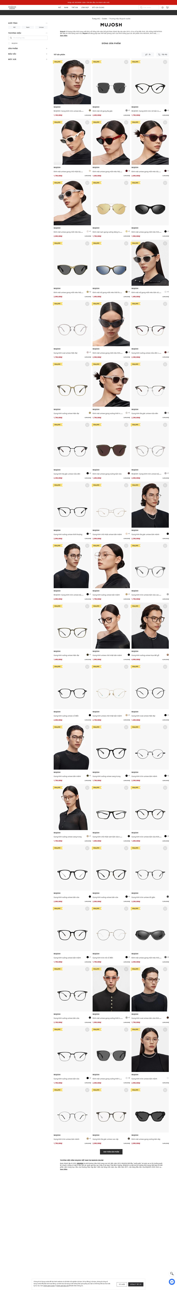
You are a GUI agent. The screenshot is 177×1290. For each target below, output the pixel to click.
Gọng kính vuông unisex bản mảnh (106, 595)
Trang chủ (96, 18)
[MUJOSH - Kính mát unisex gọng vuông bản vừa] (111, 444)
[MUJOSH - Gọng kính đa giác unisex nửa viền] (150, 384)
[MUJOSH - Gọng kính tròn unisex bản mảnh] (150, 746)
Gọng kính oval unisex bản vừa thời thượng (148, 1018)
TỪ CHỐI (122, 1284)
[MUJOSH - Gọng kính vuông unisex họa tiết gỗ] (150, 626)
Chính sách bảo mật (63, 1286)
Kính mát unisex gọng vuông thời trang (108, 413)
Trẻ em (75, 7)
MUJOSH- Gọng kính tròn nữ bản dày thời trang (150, 111)
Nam (66, 7)
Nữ (59, 7)
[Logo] (12, 7)
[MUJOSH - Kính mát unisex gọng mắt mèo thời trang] (150, 202)
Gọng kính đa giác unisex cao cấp (105, 1139)
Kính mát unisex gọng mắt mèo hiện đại (108, 171)
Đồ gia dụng (98, 7)
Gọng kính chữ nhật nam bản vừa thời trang (110, 837)
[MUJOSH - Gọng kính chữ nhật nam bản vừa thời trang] (111, 807)
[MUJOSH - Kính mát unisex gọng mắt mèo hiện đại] (111, 142)
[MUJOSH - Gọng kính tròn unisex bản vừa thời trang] (150, 807)
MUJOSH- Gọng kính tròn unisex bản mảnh (148, 474)
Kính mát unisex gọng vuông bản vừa (107, 474)
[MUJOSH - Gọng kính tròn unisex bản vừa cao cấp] (150, 565)
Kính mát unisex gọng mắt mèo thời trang (148, 232)
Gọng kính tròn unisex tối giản (143, 897)
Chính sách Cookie (49, 1286)
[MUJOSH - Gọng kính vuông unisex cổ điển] (72, 686)
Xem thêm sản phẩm (111, 1152)
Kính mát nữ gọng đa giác (103, 111)
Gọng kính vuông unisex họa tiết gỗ (145, 655)
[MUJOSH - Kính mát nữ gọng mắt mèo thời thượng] (111, 263)
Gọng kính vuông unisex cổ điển (66, 716)
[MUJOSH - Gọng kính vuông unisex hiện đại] (72, 384)
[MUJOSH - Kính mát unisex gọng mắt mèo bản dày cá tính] (150, 142)
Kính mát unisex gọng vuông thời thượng (109, 1079)
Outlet (104, 18)
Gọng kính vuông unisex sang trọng (106, 776)
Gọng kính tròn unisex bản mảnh (144, 776)
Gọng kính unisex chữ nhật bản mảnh (107, 655)
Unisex (41, 27)
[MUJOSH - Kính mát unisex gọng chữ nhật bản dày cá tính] (72, 142)
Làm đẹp (85, 7)
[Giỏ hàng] (167, 7)
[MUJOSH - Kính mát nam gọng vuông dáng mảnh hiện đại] (111, 202)
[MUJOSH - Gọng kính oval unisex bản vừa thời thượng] (150, 988)
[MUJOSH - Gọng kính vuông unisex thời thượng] (72, 505)
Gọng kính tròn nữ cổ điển (103, 958)
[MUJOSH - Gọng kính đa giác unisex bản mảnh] (150, 505)
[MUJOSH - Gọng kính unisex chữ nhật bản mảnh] (111, 626)
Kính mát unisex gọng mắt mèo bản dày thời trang (73, 232)
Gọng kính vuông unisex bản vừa (66, 897)
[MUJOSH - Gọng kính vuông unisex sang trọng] (111, 746)
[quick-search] (172, 1274)
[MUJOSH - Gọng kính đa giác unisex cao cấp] (111, 1109)
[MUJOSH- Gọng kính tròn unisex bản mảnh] (150, 444)
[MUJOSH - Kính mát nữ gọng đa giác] (111, 81)
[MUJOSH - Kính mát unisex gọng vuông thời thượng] (111, 1049)
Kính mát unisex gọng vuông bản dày (146, 1139)
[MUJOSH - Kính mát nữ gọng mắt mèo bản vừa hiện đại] (150, 263)
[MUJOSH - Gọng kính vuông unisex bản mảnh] (111, 565)
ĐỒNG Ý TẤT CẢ (135, 1284)
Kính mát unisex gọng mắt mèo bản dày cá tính (150, 171)
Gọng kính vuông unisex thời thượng (68, 534)
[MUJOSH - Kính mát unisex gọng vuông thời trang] (111, 384)
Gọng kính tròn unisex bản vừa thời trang (148, 837)
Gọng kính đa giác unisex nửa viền (145, 413)
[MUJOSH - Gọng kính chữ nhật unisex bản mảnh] (111, 505)
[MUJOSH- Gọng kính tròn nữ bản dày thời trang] (150, 81)
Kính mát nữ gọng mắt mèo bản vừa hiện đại (149, 292)
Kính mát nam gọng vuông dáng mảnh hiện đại (111, 232)
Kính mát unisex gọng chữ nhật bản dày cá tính (72, 171)
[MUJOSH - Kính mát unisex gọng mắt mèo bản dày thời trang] (72, 202)
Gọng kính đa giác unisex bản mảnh (145, 534)
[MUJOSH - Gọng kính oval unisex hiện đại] (72, 323)
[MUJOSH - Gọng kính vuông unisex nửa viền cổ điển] (150, 323)
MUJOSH (14, 43)
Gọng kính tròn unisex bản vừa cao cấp (147, 595)
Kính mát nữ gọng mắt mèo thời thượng (108, 292)
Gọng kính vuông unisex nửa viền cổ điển (147, 353)
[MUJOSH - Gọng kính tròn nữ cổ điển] (111, 928)
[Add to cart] (87, 62)
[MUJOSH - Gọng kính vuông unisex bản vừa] (72, 867)
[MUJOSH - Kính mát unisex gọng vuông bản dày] (150, 1109)
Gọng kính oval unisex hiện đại (65, 353)
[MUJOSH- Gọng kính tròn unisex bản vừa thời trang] (72, 81)
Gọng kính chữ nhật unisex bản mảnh (107, 534)
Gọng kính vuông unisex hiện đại (66, 413)
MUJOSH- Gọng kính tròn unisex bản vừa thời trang (73, 111)
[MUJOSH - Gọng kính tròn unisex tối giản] (150, 867)
